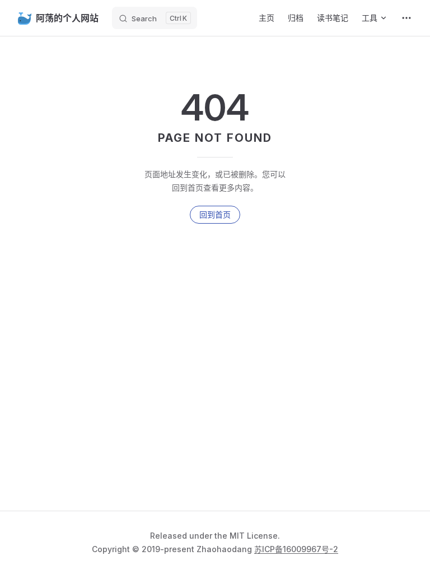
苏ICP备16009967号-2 (296, 549)
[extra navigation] (406, 18)
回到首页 (215, 214)
